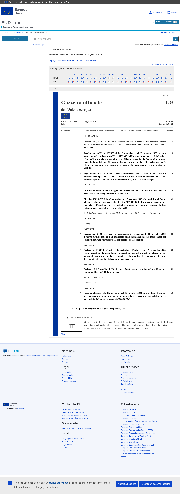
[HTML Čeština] (78, 78)
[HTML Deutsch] (87, 78)
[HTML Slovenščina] (162, 78)
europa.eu (21, 409)
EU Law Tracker (127, 393)
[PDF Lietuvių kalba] (126, 82)
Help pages (66, 356)
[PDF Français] (104, 82)
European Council (128, 412)
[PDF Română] (153, 82)
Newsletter (125, 359)
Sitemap (65, 362)
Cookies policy (67, 375)
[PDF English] (100, 82)
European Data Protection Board (133, 448)
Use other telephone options (73, 412)
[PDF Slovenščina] (162, 82)
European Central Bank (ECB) (132, 424)
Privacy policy (67, 441)
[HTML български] (69, 78)
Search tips (39, 44)
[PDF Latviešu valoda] (122, 82)
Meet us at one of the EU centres (75, 418)
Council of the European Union (133, 415)
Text (54, 89)
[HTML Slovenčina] (157, 78)
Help (165, 33)
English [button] (174, 12)
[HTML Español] (73, 78)
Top (63, 334)
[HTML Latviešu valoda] (122, 78)
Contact (65, 359)
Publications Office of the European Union (41, 356)
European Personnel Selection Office (135, 451)
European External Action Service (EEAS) (137, 430)
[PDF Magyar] (131, 82)
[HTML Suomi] (166, 78)
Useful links (125, 362)
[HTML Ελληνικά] (96, 78)
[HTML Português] (149, 78)
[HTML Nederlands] (140, 78)
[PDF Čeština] (78, 82)
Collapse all (169, 64)
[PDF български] (69, 82)
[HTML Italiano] (118, 78)
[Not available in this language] (109, 78)
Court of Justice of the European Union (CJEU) (139, 421)
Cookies (65, 447)
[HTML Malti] (135, 78)
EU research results (128, 378)
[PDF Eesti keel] (91, 82)
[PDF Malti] (135, 82)
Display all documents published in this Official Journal (72, 61)
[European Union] (10, 404)
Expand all (158, 64)
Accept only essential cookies (155, 484)
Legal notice (67, 372)
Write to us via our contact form (74, 415)
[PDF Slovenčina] (157, 82)
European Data (127, 372)
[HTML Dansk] (82, 78)
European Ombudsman (130, 442)
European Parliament (129, 409)
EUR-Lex (10, 22)
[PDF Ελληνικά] (96, 82)
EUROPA (7, 32)
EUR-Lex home (18, 32)
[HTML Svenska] (171, 78)
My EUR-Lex (158, 12)
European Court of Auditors (131, 427)
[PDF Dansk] (82, 82)
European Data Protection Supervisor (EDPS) (138, 445)
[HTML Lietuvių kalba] (126, 78)
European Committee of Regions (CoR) (136, 436)
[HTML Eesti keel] (91, 78)
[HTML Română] (153, 78)
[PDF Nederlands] (140, 82)
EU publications (127, 384)
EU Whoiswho (126, 381)
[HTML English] (100, 78)
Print (173, 33)
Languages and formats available (67, 69)
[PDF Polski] (144, 82)
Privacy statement (69, 381)
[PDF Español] (73, 82)
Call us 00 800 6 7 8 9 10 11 (72, 409)
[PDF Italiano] (118, 82)
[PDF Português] (149, 82)
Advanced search (171, 44)
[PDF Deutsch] (87, 82)
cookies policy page (58, 483)
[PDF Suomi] (166, 82)
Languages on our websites (73, 438)
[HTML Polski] (144, 78)
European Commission (130, 418)
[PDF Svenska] (171, 82)
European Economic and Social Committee (138, 433)
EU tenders (125, 375)
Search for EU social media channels (76, 428)
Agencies (124, 457)
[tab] (111, 69)
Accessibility (67, 378)
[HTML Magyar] (131, 78)
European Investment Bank (131, 439)
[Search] (175, 39)
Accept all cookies (127, 484)
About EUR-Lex (127, 356)
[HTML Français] (104, 78)
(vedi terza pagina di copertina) (97, 308)
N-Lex (123, 390)
